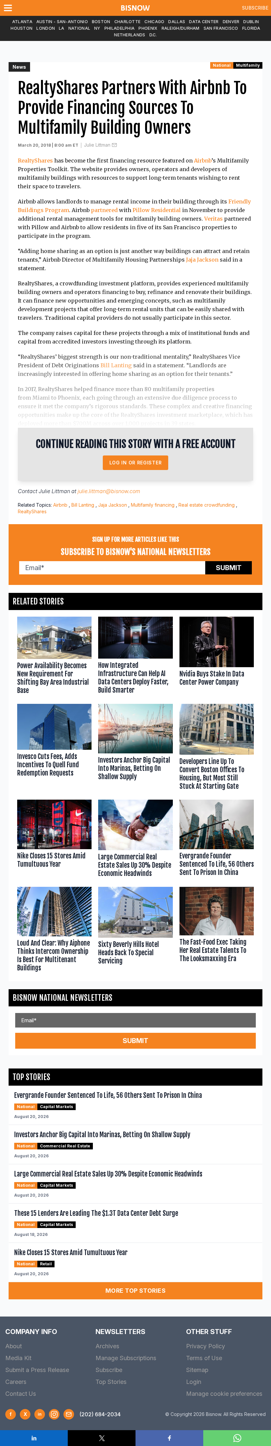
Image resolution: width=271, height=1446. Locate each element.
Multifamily (248, 65)
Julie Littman (97, 145)
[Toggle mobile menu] (9, 8)
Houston (21, 28)
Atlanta (22, 21)
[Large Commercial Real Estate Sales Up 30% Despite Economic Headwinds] (135, 840)
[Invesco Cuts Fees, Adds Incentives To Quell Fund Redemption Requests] (54, 748)
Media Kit (18, 1358)
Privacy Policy (205, 1346)
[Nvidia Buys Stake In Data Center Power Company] (216, 657)
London (45, 28)
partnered (104, 210)
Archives (107, 1346)
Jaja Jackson (202, 259)
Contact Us (20, 1393)
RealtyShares (35, 160)
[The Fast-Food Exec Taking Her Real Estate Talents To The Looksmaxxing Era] (216, 931)
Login (193, 1381)
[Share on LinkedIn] (34, 1438)
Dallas (176, 21)
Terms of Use (204, 1358)
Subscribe (255, 8)
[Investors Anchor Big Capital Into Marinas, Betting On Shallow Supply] (135, 748)
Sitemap (197, 1369)
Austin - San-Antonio (62, 21)
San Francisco (221, 28)
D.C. (153, 34)
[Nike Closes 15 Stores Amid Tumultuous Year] (54, 840)
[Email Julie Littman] (114, 145)
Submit (229, 568)
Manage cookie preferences (224, 1393)
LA (61, 28)
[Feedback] (68, 1414)
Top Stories (111, 1381)
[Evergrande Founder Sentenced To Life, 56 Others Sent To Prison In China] (216, 840)
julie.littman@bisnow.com (109, 491)
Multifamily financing (152, 505)
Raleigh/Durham (181, 28)
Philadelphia (119, 28)
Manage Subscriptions (126, 1358)
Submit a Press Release (37, 1369)
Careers (15, 1381)
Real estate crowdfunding (206, 505)
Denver (231, 21)
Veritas (213, 218)
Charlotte (127, 21)
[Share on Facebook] (169, 1438)
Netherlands (129, 34)
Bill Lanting (116, 365)
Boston (101, 21)
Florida (251, 28)
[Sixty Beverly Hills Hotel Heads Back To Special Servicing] (135, 931)
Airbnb (203, 160)
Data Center (203, 21)
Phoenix (147, 28)
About (13, 1346)
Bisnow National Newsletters (62, 998)
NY (97, 28)
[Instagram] (54, 1414)
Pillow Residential (157, 210)
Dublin (251, 21)
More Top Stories (135, 1290)
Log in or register (135, 462)
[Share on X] (102, 1438)
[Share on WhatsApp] (237, 1438)
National (79, 28)
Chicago (154, 21)
